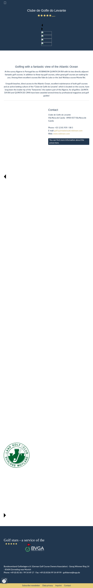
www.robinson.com (61, 134)
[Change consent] (4, 580)
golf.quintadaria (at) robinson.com (68, 131)
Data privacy (47, 586)
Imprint (58, 586)
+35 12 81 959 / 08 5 (64, 128)
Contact (67, 586)
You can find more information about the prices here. (66, 141)
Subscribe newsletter (31, 586)
